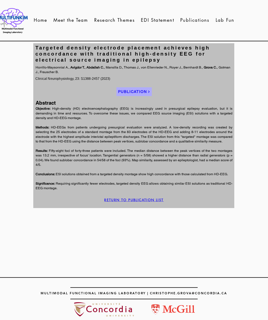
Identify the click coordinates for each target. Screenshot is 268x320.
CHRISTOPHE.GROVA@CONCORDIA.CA (188, 293)
